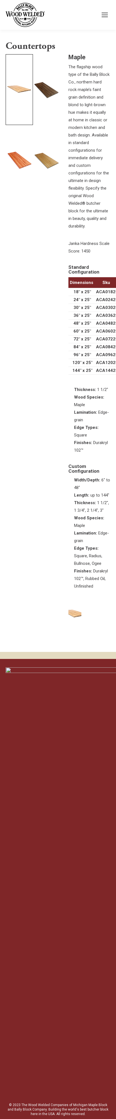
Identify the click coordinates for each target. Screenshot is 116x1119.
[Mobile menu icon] (104, 15)
